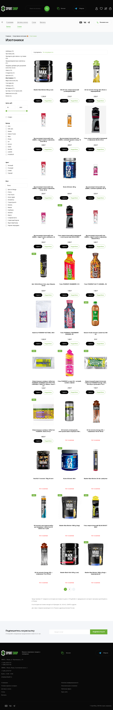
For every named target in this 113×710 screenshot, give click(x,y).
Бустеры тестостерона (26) (14, 91)
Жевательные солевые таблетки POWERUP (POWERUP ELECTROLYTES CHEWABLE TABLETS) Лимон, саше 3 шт (43, 383)
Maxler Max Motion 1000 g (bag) (69, 525)
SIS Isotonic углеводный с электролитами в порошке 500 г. (70, 430)
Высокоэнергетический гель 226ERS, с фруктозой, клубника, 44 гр (43, 237)
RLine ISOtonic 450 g (69, 187)
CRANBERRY (69, 277)
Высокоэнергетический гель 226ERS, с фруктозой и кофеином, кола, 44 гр (43, 188)
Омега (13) (9, 70)
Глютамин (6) (10, 83)
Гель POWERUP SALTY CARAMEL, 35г (95, 284)
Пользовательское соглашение (69, 685)
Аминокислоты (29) (11, 93)
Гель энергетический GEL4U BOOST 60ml (95, 526)
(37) (11, 78)
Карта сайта (64, 692)
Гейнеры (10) (9, 86)
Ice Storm (93, 325)
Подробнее (48, 101)
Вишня (93, 131)
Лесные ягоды (43, 325)
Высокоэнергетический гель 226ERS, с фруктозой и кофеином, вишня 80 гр (95, 237)
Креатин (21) (9, 75)
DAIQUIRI (69, 325)
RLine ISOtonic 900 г (69, 478)
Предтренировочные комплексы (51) (15, 62)
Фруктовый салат (95, 82)
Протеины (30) (10, 53)
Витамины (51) (10, 88)
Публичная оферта (66, 689)
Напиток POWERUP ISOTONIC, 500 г (43, 332)
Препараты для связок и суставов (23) (16, 57)
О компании (9, 22)
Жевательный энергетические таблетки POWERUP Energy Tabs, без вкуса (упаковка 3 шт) (95, 382)
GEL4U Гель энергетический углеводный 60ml (69, 90)
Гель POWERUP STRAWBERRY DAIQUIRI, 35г (69, 333)
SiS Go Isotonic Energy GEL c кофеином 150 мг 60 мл (95, 430)
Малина (69, 374)
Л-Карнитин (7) (10, 73)
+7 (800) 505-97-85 (6, 664)
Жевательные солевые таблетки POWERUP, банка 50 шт (43, 430)
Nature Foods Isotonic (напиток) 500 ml (95, 333)
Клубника (72, 176)
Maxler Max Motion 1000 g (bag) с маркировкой (95, 573)
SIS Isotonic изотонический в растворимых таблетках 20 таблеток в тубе (43, 527)
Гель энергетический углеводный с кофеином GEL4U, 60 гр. (95, 139)
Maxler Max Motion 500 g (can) (43, 90)
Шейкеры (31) (10, 51)
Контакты (43, 22)
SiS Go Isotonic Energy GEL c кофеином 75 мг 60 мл (43, 573)
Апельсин (40, 422)
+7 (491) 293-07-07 (6, 662)
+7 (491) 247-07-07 (6, 671)
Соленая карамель (72, 228)
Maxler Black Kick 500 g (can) (69, 572)
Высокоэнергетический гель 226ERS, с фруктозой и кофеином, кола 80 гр (43, 139)
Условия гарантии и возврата (9, 685)
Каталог (63, 8)
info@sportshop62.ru (6, 677)
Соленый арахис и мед (69, 131)
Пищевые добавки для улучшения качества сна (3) (16, 67)
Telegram (81, 8)
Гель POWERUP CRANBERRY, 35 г (69, 284)
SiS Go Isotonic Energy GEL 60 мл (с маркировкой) (95, 90)
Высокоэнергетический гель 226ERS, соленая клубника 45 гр (95, 187)
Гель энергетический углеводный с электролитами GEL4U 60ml (69, 236)
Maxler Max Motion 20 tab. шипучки (95, 478)
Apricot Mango (41, 82)
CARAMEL (95, 277)
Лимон (47, 422)
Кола (43, 131)
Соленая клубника (95, 179)
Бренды (8, 26)
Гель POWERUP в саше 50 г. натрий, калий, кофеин (69, 382)
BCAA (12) (8, 96)
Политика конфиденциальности (69, 682)
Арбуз (63, 228)
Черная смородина (69, 179)
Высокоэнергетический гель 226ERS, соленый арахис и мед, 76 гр (69, 139)
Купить (38, 101)
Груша (98, 325)
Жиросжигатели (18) (12, 80)
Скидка (10, 117)
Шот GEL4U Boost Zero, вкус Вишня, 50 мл (43, 284)
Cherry (48, 82)
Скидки (19, 26)
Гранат (69, 82)
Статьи (34, 22)
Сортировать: (38, 52)
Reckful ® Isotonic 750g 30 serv (43, 478)
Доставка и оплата (22, 22)
